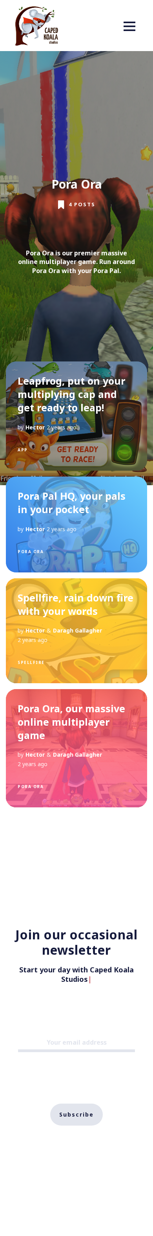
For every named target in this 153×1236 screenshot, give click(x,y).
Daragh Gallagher (77, 630)
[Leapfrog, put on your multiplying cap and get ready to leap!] (76, 416)
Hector (35, 427)
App (23, 450)
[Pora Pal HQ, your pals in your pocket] (76, 524)
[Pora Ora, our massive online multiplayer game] (76, 748)
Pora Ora (31, 551)
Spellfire (31, 662)
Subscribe (76, 1105)
